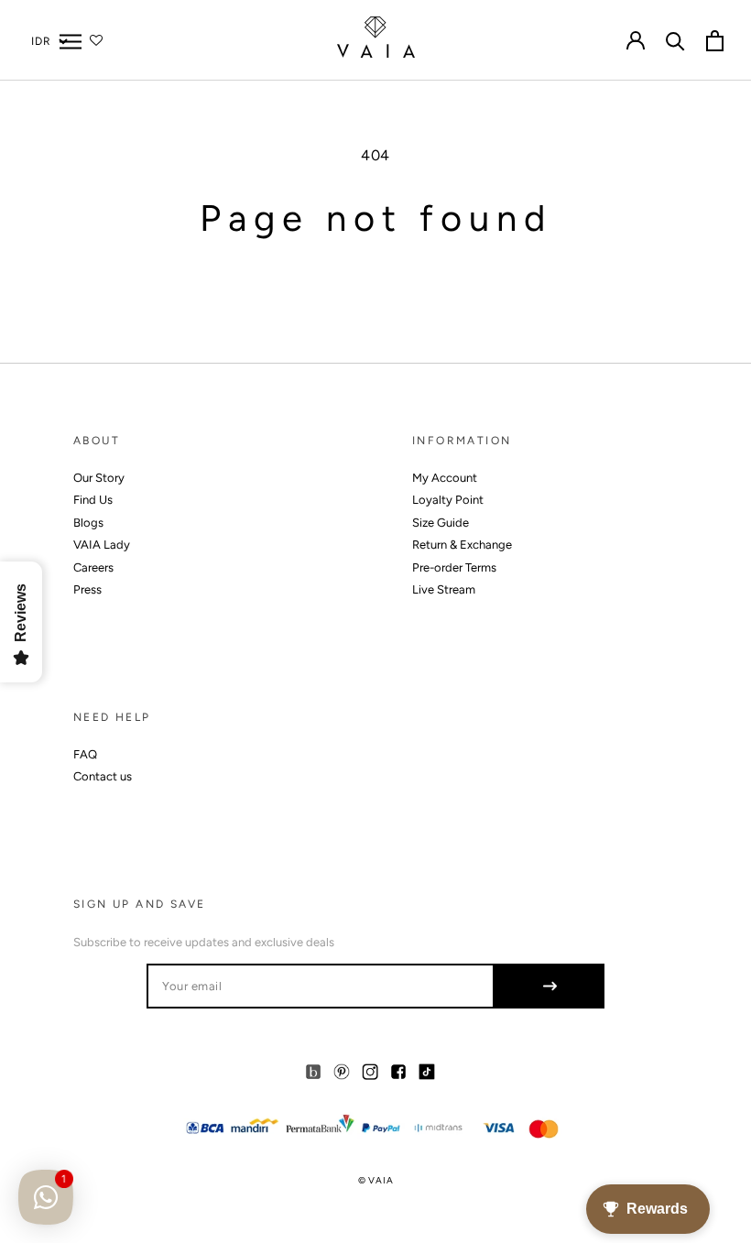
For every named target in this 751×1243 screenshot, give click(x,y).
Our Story (99, 478)
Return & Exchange (462, 544)
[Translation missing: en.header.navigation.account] (635, 40)
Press (87, 589)
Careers (93, 567)
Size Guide (440, 522)
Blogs (88, 522)
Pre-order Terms (454, 567)
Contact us (102, 776)
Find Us (93, 500)
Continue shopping (376, 288)
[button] (71, 40)
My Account (444, 478)
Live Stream (443, 589)
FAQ (85, 754)
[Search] (675, 40)
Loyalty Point (448, 500)
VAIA (380, 1180)
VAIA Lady (101, 544)
